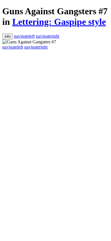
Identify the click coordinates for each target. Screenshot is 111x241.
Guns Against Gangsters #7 (55, 11)
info (8, 36)
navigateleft (24, 36)
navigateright (47, 36)
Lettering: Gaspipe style (59, 22)
